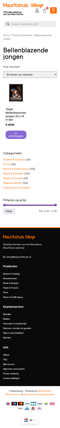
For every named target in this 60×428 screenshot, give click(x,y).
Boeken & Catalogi (14, 159)
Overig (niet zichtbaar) (16, 187)
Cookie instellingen (11, 378)
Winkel (6, 355)
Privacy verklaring (11, 373)
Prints (6, 164)
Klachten (7, 337)
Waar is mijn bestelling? (13, 333)
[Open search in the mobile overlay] (30, 24)
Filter (9, 211)
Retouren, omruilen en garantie (17, 328)
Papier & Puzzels (13, 178)
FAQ (5, 359)
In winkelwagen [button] (16, 135)
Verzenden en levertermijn (14, 323)
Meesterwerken (12, 183)
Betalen (6, 319)
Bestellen (7, 314)
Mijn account (8, 364)
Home (6, 35)
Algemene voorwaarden (14, 369)
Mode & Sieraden (13, 173)
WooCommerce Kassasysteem (39, 394)
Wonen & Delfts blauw (16, 169)
